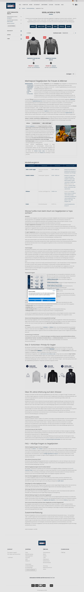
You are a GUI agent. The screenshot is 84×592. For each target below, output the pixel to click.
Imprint (54, 290)
